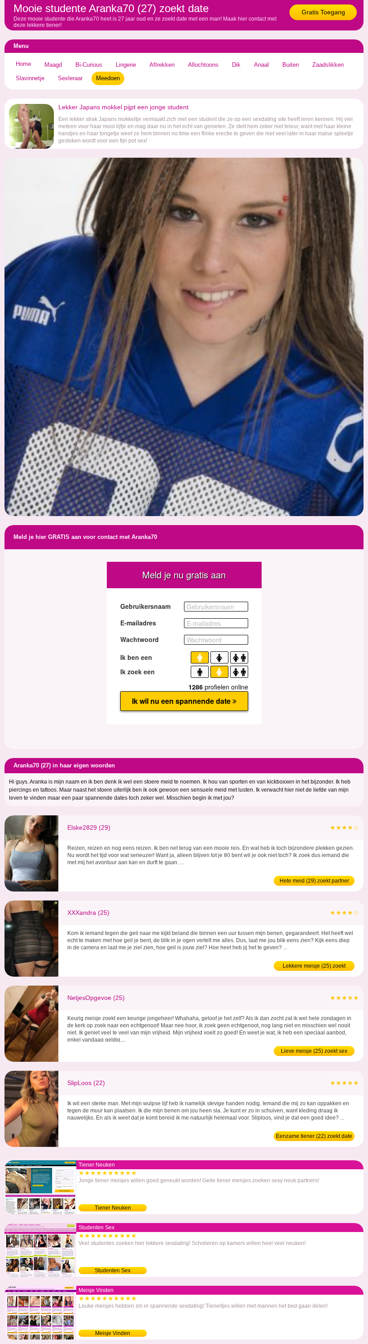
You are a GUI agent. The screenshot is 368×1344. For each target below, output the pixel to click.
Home (23, 63)
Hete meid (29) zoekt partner (314, 881)
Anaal (261, 64)
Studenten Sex (113, 1270)
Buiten (290, 64)
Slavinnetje (30, 78)
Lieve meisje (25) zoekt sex (314, 1051)
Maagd (53, 64)
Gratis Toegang (323, 12)
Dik (236, 64)
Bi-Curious (88, 64)
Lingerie (126, 64)
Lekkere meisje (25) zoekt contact (314, 967)
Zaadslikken (328, 64)
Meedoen (108, 78)
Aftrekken (162, 64)
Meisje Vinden (112, 1333)
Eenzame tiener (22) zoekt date (314, 1136)
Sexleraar (70, 78)
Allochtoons (203, 64)
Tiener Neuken (113, 1208)
